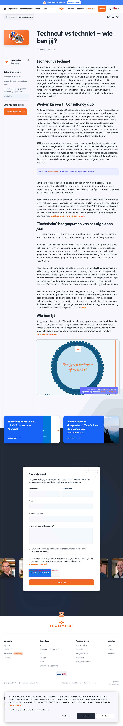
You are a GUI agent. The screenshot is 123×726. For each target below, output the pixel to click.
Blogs (13, 17)
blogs (83, 307)
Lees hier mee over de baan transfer (68, 216)
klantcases (53, 171)
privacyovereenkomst (38, 564)
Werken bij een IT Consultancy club (16, 82)
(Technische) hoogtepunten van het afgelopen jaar (15, 90)
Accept (86, 716)
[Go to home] (5, 9)
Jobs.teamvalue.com (47, 334)
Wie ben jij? (8, 96)
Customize (66, 716)
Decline (105, 716)
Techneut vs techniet (25, 17)
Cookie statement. (16, 705)
